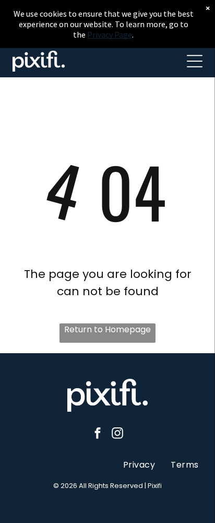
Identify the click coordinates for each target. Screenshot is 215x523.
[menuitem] (139, 464)
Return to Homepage (107, 329)
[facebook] (97, 434)
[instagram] (117, 434)
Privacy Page (109, 34)
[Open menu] (194, 61)
